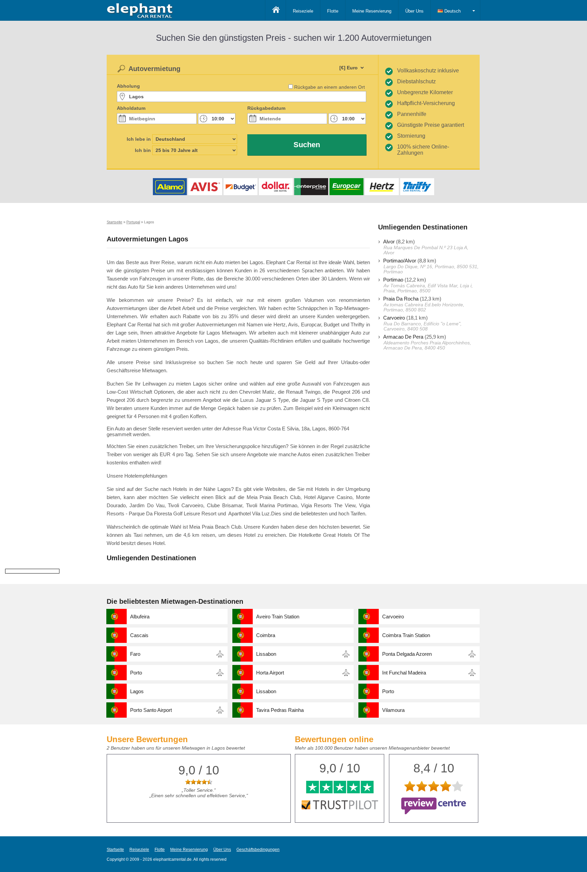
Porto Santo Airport (151, 710)
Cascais (139, 635)
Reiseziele (303, 11)
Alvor (389, 241)
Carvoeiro (394, 318)
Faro (135, 654)
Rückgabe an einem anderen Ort (329, 87)
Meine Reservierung (371, 11)
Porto (136, 673)
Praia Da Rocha (401, 299)
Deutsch (452, 11)
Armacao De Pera (403, 337)
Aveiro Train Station (277, 616)
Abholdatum (131, 108)
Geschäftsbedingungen (258, 849)
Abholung (128, 86)
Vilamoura (393, 710)
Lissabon (266, 654)
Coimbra (265, 635)
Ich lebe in (139, 139)
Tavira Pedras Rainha (280, 710)
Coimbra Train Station (406, 635)
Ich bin (143, 150)
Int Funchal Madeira (404, 673)
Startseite (115, 849)
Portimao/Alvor (399, 260)
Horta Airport (270, 673)
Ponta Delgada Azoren (407, 654)
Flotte (332, 11)
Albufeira (139, 616)
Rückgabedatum (266, 108)
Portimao (393, 280)
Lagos (137, 691)
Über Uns (414, 11)
